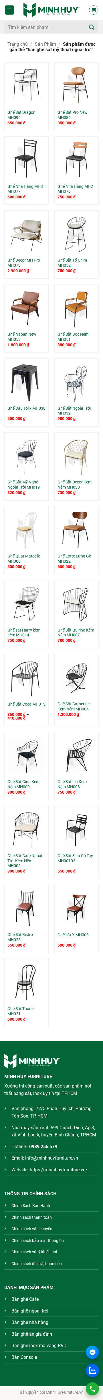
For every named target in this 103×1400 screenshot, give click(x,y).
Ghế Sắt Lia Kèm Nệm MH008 (72, 784)
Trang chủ (17, 44)
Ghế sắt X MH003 (73, 935)
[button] (9, 10)
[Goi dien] (92, 1388)
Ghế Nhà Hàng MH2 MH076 (75, 189)
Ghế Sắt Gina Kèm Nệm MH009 (23, 784)
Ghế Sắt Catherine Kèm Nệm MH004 (74, 706)
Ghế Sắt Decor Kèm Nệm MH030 (75, 484)
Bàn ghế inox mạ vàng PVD (39, 1345)
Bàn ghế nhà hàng (29, 1322)
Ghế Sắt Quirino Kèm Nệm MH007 (76, 633)
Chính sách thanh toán (31, 1217)
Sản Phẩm (45, 44)
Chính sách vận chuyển (31, 1228)
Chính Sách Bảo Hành (30, 1205)
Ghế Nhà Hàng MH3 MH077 (25, 189)
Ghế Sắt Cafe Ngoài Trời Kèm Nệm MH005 (24, 860)
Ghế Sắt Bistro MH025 (20, 937)
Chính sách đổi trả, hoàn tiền (36, 1263)
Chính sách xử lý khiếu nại (34, 1252)
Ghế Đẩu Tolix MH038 (26, 408)
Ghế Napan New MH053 (21, 337)
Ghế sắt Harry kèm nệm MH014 (23, 633)
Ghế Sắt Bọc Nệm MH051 (73, 337)
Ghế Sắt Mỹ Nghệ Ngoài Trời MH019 (23, 484)
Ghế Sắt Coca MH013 (26, 704)
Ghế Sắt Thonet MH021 (21, 1011)
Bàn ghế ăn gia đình (31, 1334)
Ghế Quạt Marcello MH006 (23, 558)
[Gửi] (92, 27)
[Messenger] (92, 1352)
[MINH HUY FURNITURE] (51, 10)
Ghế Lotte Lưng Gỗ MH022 (74, 558)
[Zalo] (92, 1370)
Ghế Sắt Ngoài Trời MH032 (74, 411)
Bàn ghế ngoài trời (29, 1311)
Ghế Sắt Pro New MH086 (73, 115)
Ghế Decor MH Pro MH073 (23, 263)
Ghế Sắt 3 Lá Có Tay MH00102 (75, 858)
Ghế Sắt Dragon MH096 (21, 115)
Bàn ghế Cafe (25, 1299)
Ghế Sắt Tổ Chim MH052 (72, 263)
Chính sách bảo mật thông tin (37, 1240)
